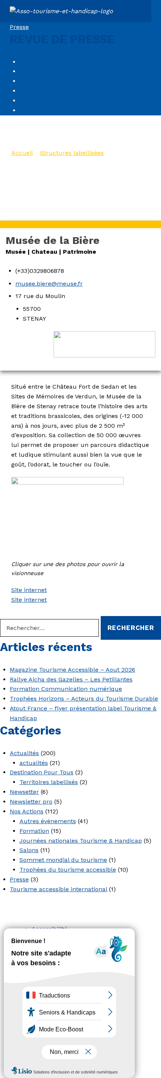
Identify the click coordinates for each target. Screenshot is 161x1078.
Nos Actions (26, 811)
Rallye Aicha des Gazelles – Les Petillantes (71, 679)
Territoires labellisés (48, 782)
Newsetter (24, 791)
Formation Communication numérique (66, 688)
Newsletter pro (31, 801)
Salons (29, 850)
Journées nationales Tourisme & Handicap (80, 840)
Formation (34, 830)
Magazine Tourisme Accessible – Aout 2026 (72, 669)
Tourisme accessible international (58, 889)
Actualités (24, 753)
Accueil (22, 152)
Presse (19, 26)
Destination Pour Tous (41, 772)
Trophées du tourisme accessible (67, 869)
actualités (33, 762)
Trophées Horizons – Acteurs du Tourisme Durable (84, 698)
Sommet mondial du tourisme (63, 859)
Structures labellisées (72, 152)
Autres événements (47, 821)
